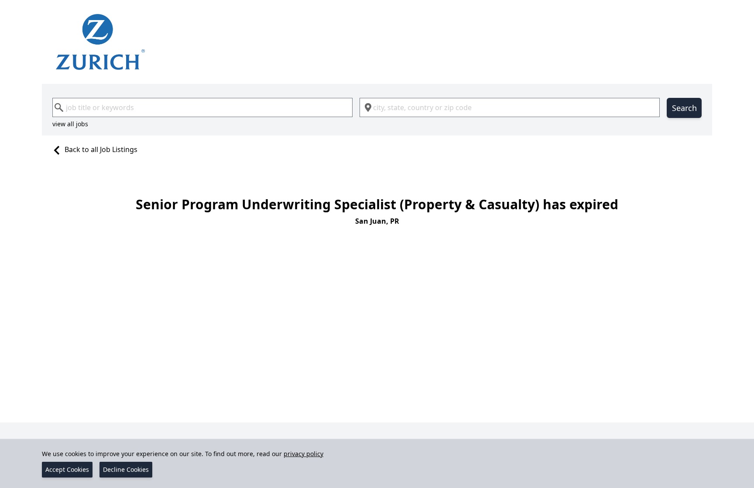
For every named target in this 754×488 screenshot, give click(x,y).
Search (684, 108)
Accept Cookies (67, 469)
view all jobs (70, 124)
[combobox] (202, 107)
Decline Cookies (126, 469)
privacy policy (303, 454)
